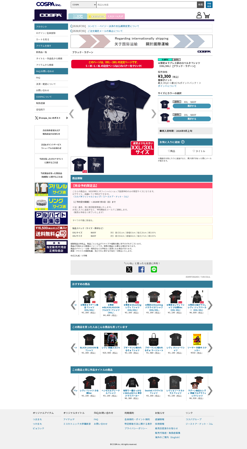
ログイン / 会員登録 (45, 33)
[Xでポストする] (129, 271)
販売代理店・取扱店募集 (167, 432)
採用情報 (159, 423)
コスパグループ (194, 419)
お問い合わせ (42, 90)
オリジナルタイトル (74, 412)
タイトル (200, 151)
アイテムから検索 (44, 64)
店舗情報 (159, 419)
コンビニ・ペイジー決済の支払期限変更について (113, 26)
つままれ (37, 419)
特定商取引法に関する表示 (138, 423)
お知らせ (159, 412)
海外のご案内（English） (168, 437)
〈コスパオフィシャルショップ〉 (87, 196)
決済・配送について (46, 84)
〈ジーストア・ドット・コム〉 (116, 196)
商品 (172, 151)
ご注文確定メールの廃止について (105, 31)
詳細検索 (209, 5)
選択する (192, 106)
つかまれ (37, 423)
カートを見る (42, 39)
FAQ (38, 77)
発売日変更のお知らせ (166, 428)
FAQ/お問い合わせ (103, 412)
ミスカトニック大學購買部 (77, 423)
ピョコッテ (38, 428)
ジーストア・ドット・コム (199, 423)
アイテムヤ (69, 419)
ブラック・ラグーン (82, 52)
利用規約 (129, 412)
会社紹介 (40, 109)
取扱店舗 (40, 103)
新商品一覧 (41, 52)
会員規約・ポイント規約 (137, 419)
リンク (189, 412)
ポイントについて (167, 86)
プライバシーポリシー (136, 428)
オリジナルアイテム (43, 412)
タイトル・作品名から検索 (49, 58)
